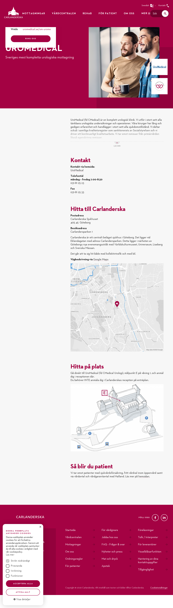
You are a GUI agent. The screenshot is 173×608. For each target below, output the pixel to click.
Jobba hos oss (110, 537)
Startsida (70, 530)
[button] (23, 599)
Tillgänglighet (146, 569)
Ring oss (30, 39)
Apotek (106, 566)
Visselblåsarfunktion (149, 551)
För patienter (72, 566)
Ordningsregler (74, 558)
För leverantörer (147, 544)
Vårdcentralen (73, 537)
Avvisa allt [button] (23, 592)
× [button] (40, 527)
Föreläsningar (146, 530)
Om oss (69, 551)
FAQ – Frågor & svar (113, 544)
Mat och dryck (110, 558)
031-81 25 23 (77, 183)
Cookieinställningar (159, 588)
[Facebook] (155, 517)
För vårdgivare (110, 530)
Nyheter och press (112, 551)
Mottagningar (73, 544)
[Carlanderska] (13, 12)
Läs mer (10, 555)
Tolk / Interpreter (148, 537)
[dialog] (23, 564)
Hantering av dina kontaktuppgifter (148, 560)
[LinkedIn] (164, 517)
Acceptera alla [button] (23, 584)
